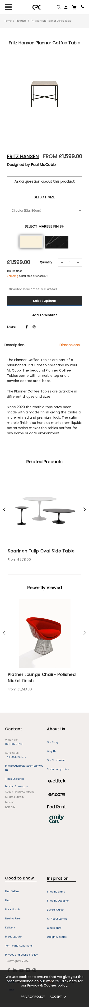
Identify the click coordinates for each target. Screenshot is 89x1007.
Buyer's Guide (55, 910)
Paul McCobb (43, 165)
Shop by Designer (58, 901)
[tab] (17, 345)
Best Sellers (12, 891)
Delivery (10, 927)
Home (8, 21)
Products (21, 21)
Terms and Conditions (19, 945)
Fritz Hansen (23, 156)
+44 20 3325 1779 (15, 757)
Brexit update (13, 936)
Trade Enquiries (14, 779)
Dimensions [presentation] (70, 344)
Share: (11, 327)
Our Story (52, 742)
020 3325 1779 (14, 744)
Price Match (12, 909)
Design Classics (57, 937)
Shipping (12, 276)
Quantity (46, 262)
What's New (54, 928)
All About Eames (57, 919)
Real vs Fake (12, 918)
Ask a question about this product (44, 181)
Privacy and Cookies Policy (21, 955)
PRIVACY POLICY (33, 996)
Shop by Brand (56, 891)
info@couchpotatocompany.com (24, 768)
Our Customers (56, 760)
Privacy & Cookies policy (47, 985)
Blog (7, 900)
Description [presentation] (14, 344)
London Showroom (16, 786)
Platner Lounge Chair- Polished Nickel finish (42, 678)
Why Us (51, 751)
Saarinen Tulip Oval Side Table (33, 551)
